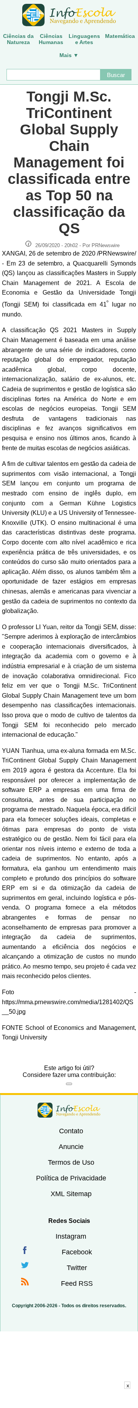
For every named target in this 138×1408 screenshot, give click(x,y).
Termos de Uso (71, 1162)
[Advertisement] (69, 1398)
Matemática (120, 36)
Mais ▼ (69, 55)
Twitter (77, 1268)
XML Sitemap (71, 1194)
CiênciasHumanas (51, 39)
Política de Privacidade (71, 1178)
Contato (71, 1131)
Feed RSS (77, 1283)
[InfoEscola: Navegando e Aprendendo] (69, 15)
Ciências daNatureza (18, 39)
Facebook (77, 1252)
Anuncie (71, 1147)
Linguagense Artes (84, 39)
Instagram (71, 1236)
